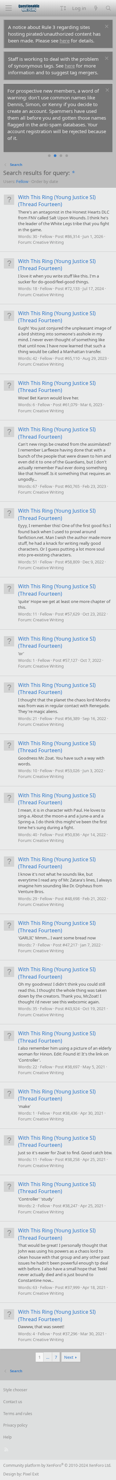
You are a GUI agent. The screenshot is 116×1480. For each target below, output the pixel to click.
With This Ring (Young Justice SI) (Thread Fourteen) (57, 201)
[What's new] (95, 8)
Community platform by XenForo (57, 1465)
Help (7, 1437)
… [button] (47, 1357)
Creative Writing (48, 242)
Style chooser (15, 1390)
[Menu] (8, 8)
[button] (63, 8)
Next (68, 1357)
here (65, 40)
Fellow (22, 181)
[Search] (108, 8)
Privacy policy (15, 1425)
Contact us (12, 1401)
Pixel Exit (31, 1474)
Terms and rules (17, 1413)
